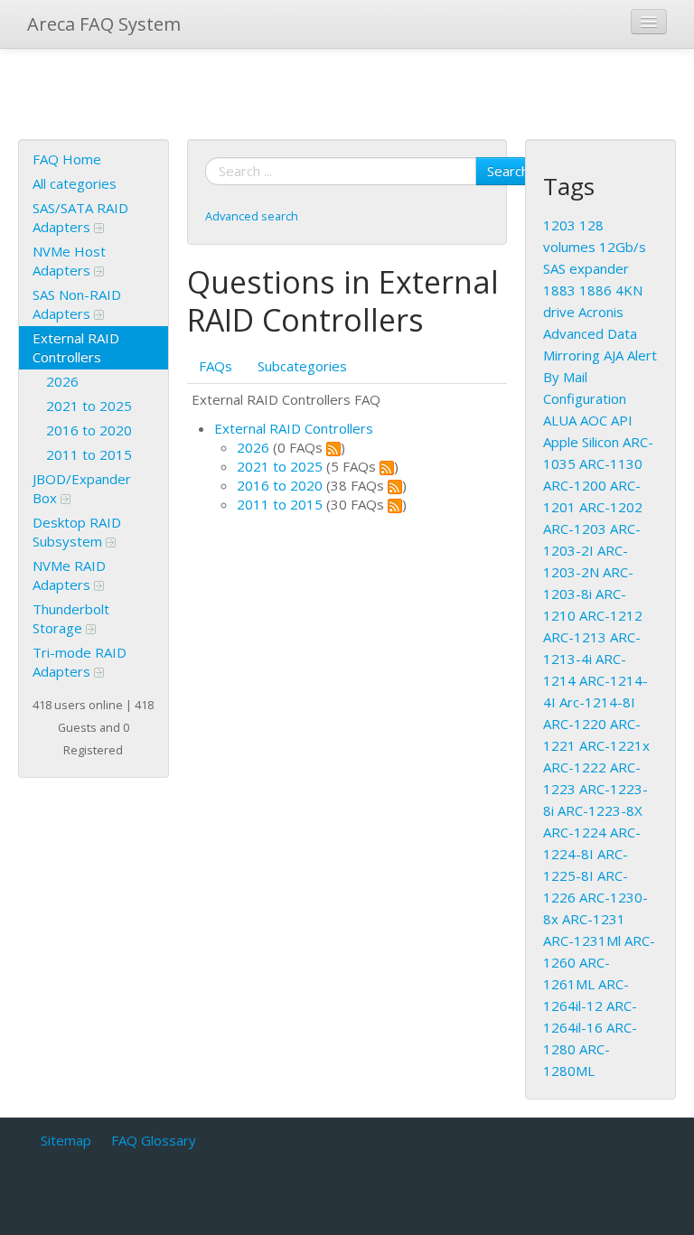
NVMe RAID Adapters (69, 575)
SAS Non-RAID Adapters (77, 304)
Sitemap (66, 1140)
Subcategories (302, 366)
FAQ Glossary (153, 1140)
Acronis (601, 312)
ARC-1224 (574, 832)
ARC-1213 (574, 637)
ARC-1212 (610, 615)
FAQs (215, 366)
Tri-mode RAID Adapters (80, 661)
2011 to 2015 (89, 454)
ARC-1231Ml (582, 940)
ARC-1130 (610, 463)
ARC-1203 (574, 528)
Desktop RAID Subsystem (77, 531)
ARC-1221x (614, 745)
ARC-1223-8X (600, 810)
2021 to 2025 (89, 406)
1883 (559, 290)
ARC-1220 (574, 724)
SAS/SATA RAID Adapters (80, 217)
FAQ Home (67, 159)
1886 (595, 290)
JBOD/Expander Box (82, 488)
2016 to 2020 (89, 430)
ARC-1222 (574, 767)
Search (508, 171)
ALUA (560, 420)
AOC (593, 420)
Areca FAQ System (104, 24)
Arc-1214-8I (597, 702)
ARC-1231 (593, 919)
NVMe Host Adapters (69, 260)
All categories (75, 183)
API (622, 420)
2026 (62, 381)
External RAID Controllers (76, 347)
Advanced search (251, 216)
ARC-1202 (610, 507)
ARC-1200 (574, 485)
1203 (559, 225)
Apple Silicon (581, 442)
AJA (614, 355)
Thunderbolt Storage (71, 618)
